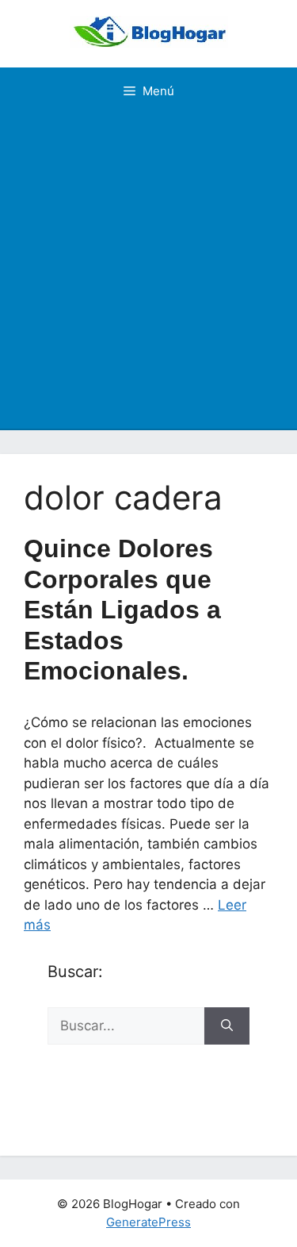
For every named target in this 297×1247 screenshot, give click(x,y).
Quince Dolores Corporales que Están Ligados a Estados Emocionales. (122, 609)
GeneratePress (148, 1222)
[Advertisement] (148, 272)
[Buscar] (226, 1026)
